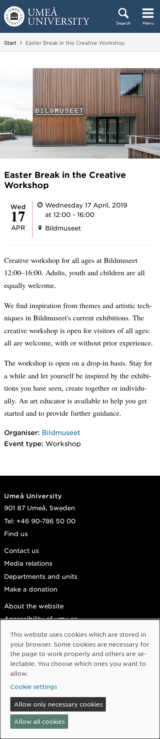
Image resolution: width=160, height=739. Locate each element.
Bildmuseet (61, 432)
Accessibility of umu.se (41, 618)
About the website (34, 606)
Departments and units (41, 576)
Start (10, 42)
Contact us (21, 550)
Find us (16, 533)
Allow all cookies (39, 721)
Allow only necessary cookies (58, 704)
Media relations (28, 563)
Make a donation (30, 589)
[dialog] (80, 679)
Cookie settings (33, 686)
